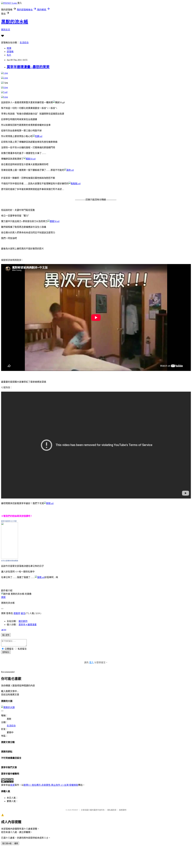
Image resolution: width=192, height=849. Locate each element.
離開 (16, 843)
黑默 (3, 597)
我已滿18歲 (7, 843)
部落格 (10, 51)
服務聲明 (122, 810)
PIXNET (75, 810)
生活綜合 (24, 42)
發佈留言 (6, 652)
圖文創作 (23, 621)
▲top (3, 629)
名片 (9, 55)
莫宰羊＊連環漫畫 (28, 624)
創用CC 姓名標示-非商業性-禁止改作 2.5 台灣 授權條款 (51, 785)
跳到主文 (5, 29)
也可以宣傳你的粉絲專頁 (9, 561)
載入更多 (6, 635)
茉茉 (12, 785)
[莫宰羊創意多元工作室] (9, 558)
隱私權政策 (111, 810)
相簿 (9, 48)
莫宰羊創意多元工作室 (9, 521)
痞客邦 (16, 613)
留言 (23, 613)
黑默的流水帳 (14, 21)
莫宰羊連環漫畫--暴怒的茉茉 (28, 67)
